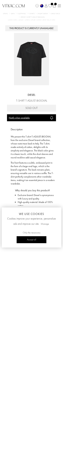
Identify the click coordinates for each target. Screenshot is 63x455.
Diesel (31, 95)
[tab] (31, 129)
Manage (45, 224)
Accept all (31, 239)
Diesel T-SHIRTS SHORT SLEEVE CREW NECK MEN (37, 20)
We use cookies (31, 214)
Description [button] (17, 129)
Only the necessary (31, 233)
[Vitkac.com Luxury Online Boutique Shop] (13, 5)
